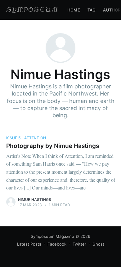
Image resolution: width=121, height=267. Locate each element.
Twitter (79, 244)
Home (73, 9)
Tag (91, 9)
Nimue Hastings (35, 199)
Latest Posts (29, 244)
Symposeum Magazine (52, 236)
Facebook (56, 244)
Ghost (98, 244)
